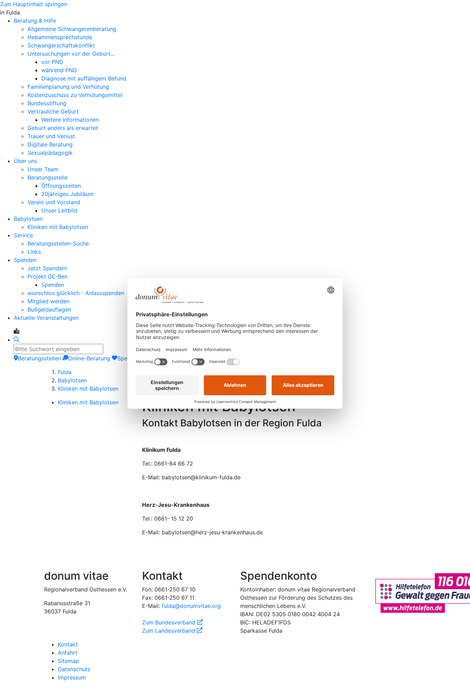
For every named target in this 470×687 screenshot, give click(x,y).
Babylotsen (72, 380)
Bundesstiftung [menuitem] (47, 103)
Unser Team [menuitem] (43, 169)
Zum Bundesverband (172, 622)
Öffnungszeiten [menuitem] (61, 185)
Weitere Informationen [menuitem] (70, 119)
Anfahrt (67, 652)
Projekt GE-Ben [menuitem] (47, 276)
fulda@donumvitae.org (191, 605)
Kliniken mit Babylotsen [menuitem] (58, 226)
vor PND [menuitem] (52, 61)
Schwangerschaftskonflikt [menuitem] (61, 45)
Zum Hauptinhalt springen (33, 4)
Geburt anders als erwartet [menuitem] (63, 127)
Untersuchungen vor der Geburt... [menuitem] (71, 53)
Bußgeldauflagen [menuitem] (49, 309)
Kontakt (68, 644)
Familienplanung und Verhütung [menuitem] (68, 86)
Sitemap (68, 660)
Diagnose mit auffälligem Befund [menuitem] (83, 78)
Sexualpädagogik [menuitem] (50, 152)
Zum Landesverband (172, 630)
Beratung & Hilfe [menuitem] (35, 20)
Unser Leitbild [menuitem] (59, 210)
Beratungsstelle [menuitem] (47, 177)
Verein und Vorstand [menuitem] (54, 202)
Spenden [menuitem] (25, 260)
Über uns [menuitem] (25, 160)
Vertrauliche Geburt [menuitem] (53, 111)
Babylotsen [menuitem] (28, 218)
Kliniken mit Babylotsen (88, 388)
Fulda (65, 372)
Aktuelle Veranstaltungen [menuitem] (46, 317)
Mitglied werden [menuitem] (49, 301)
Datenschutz (74, 669)
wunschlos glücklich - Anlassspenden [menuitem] (76, 293)
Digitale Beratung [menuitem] (50, 144)
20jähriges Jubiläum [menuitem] (67, 193)
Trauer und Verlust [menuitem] (51, 136)
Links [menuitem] (34, 251)
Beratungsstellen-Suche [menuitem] (58, 243)
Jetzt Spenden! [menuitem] (47, 268)
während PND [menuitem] (59, 70)
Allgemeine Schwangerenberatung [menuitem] (72, 28)
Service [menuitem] (23, 235)
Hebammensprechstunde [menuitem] (60, 37)
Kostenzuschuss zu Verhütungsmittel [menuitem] (75, 94)
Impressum (72, 677)
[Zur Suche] (16, 339)
